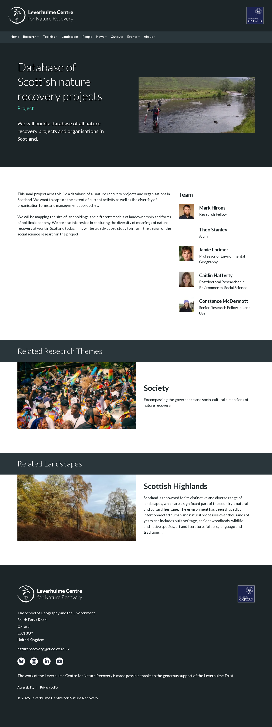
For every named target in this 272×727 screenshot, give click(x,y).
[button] (31, 37)
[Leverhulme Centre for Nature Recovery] (40, 15)
